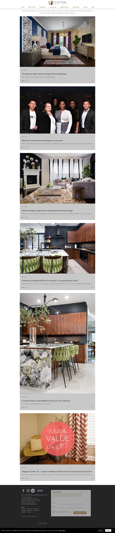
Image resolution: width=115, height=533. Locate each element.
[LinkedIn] (33, 491)
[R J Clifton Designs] (23, 491)
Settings (101, 530)
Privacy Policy (61, 530)
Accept (108, 530)
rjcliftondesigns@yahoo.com (29, 499)
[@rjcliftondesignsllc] (28, 491)
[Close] (113, 530)
